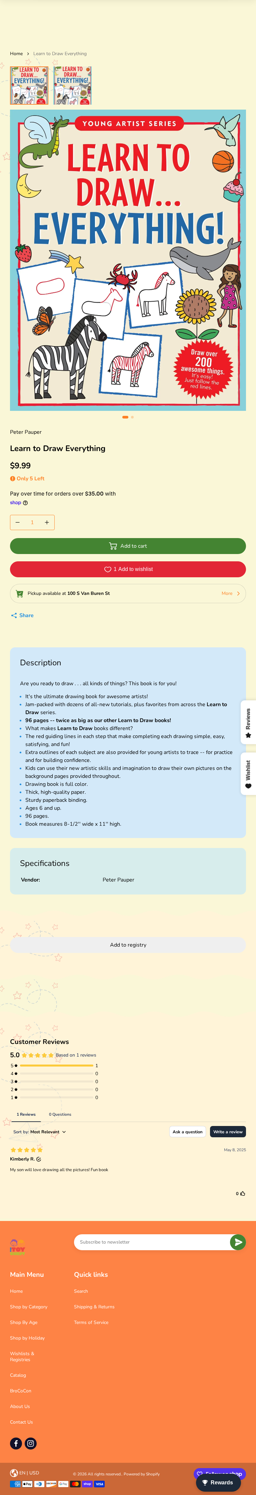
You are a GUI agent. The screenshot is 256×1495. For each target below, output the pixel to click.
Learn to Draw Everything (60, 53)
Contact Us (21, 1422)
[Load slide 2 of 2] (72, 85)
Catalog (18, 1375)
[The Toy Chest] (17, 1247)
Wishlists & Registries (22, 1357)
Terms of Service (91, 1322)
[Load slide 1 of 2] (29, 85)
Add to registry (128, 945)
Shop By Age (23, 1322)
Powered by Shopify (142, 1474)
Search (81, 1291)
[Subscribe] (238, 1242)
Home (16, 53)
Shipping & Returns (94, 1307)
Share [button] (26, 615)
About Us (20, 1406)
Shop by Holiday (27, 1338)
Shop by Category (28, 1307)
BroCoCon (20, 1391)
